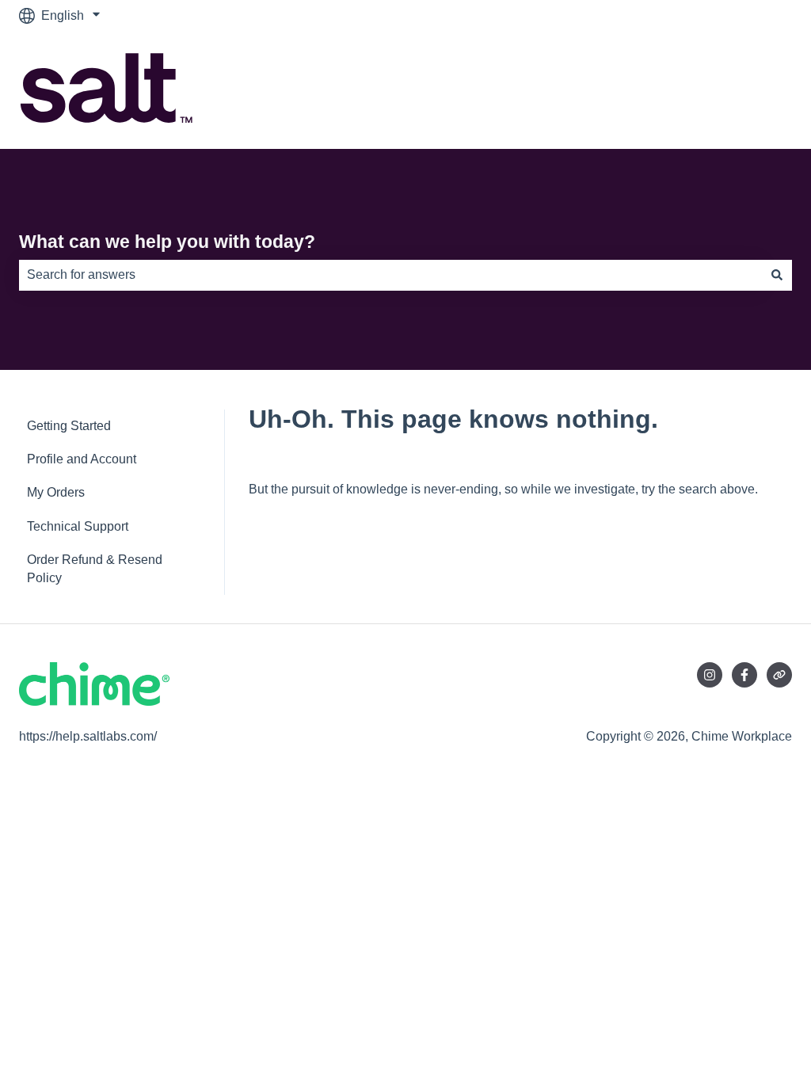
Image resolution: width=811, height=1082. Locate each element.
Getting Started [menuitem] (69, 425)
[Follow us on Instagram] (709, 675)
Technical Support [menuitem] (77, 526)
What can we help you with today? (167, 241)
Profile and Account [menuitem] (81, 459)
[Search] (777, 275)
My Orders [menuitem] (56, 492)
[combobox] (390, 275)
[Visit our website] (779, 675)
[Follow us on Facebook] (744, 675)
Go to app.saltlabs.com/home (694, 90)
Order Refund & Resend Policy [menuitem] (94, 568)
